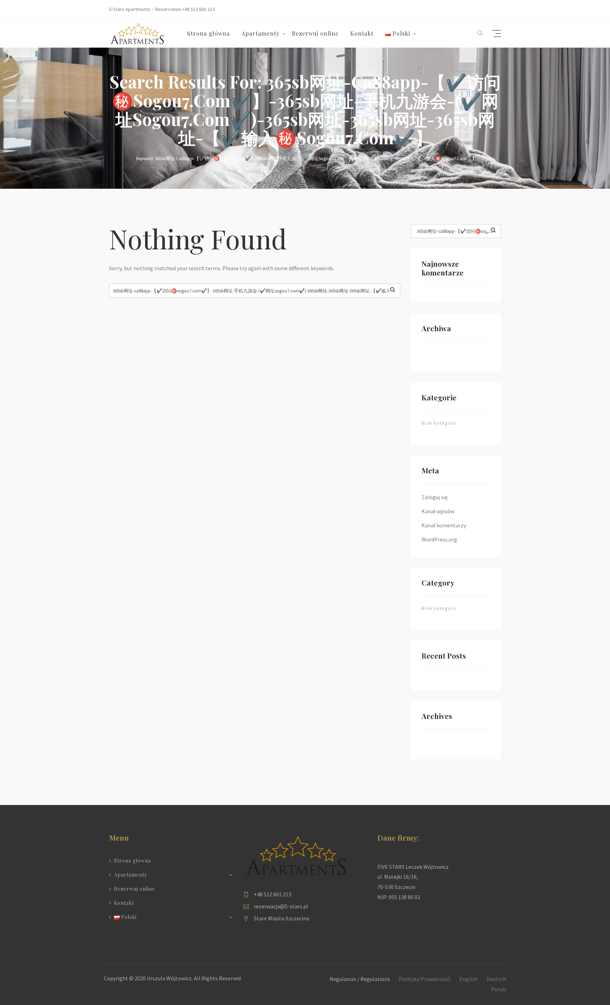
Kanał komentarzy (443, 525)
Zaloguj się (434, 497)
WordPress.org (439, 539)
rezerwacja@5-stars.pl (281, 906)
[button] (480, 33)
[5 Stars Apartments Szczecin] (137, 32)
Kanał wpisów (437, 511)
